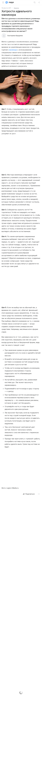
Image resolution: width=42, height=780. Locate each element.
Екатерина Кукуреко (15, 35)
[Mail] (6, 2)
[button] (21, 87)
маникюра (13, 50)
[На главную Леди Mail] (11, 2)
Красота (16, 8)
